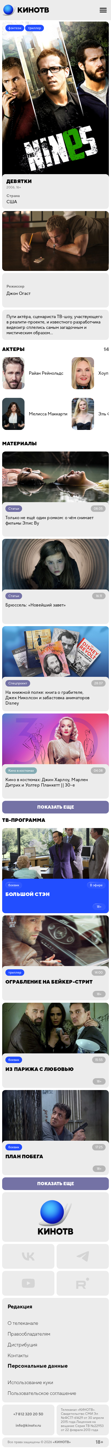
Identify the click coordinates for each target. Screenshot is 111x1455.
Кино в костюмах (21, 771)
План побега (24, 1157)
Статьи (13, 509)
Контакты (18, 1355)
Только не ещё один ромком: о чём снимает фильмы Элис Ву (49, 520)
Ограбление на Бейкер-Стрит (49, 982)
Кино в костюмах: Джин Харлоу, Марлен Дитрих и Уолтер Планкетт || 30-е (46, 782)
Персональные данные (38, 1366)
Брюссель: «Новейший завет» (35, 605)
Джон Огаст (18, 293)
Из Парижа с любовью (39, 1069)
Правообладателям (29, 1334)
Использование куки (30, 1382)
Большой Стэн (27, 895)
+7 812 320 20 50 (28, 1414)
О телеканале (23, 1323)
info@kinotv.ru (28, 1425)
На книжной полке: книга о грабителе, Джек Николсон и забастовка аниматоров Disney (47, 698)
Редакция (20, 1306)
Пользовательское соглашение (42, 1393)
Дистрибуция (22, 1344)
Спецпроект (17, 683)
